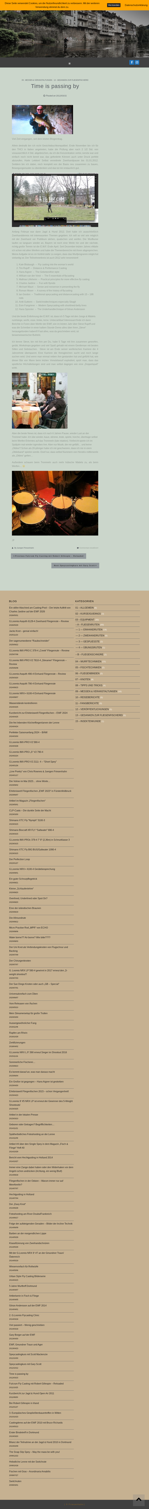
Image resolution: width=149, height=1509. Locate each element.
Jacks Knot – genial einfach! (23, 631)
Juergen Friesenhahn (25, 548)
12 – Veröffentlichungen (92, 709)
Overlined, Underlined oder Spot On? (28, 898)
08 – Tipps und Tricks (88, 685)
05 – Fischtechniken (88, 667)
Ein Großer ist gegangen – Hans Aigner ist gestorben (36, 1081)
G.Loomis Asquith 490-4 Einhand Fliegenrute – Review (37, 674)
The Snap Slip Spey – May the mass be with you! (34, 1452)
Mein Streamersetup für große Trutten (28, 1013)
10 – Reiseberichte (87, 697)
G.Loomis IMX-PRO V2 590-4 (24, 742)
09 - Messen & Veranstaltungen (37, 80)
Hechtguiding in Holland (21, 1194)
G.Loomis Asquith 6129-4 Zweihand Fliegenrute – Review (39, 621)
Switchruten (15, 1481)
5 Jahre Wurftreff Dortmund (23, 1286)
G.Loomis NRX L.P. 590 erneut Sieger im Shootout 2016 (38, 1052)
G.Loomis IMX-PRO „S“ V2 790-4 (26, 752)
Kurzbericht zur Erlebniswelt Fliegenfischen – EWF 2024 (38, 713)
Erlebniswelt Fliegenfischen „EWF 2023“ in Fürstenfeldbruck (40, 791)
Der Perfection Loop (19, 859)
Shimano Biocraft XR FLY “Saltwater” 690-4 (31, 830)
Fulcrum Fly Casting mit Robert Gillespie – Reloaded (36, 1383)
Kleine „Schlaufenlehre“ (21, 888)
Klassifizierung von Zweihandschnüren (29, 1243)
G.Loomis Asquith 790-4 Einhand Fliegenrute (32, 683)
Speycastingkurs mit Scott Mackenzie (28, 1354)
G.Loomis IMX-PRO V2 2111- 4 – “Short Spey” (33, 761)
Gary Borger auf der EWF (22, 1335)
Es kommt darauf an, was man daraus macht (32, 1072)
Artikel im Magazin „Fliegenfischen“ (27, 801)
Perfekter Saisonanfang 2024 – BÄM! (28, 732)
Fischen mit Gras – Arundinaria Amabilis (29, 1471)
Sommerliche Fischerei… (22, 1062)
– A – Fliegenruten (88, 624)
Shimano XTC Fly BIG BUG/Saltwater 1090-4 (32, 849)
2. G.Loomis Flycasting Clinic (24, 1315)
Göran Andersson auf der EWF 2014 (28, 1305)
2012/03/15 (61, 96)
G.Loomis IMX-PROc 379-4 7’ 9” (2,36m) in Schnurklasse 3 (39, 840)
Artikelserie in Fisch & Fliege (24, 1296)
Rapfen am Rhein (18, 1033)
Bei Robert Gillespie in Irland (24, 1403)
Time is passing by (18, 1374)
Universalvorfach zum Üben (23, 994)
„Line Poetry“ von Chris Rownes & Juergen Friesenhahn (38, 771)
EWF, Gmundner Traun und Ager (26, 1344)
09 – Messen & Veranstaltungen (96, 691)
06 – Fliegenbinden (87, 673)
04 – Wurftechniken (88, 661)
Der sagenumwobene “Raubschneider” (29, 641)
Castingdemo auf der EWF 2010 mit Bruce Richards (36, 1422)
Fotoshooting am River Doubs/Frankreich (30, 1214)
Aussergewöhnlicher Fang (22, 1023)
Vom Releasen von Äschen (23, 1003)
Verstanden (114, 5)
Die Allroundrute (17, 918)
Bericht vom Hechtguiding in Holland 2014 (31, 1157)
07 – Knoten (82, 679)
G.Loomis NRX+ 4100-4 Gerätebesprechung (32, 869)
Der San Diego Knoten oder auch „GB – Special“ (34, 984)
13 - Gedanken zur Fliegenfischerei (71, 80)
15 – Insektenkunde (88, 721)
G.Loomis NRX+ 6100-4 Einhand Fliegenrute (32, 693)
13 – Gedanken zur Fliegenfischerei (99, 715)
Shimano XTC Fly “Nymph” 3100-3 (27, 820)
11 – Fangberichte (87, 703)
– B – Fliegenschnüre (89, 654)
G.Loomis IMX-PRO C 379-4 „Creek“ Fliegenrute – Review (39, 650)
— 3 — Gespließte (88, 641)
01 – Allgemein (84, 607)
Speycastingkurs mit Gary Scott (25, 1364)
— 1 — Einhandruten (89, 629)
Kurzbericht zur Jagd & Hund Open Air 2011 (31, 1393)
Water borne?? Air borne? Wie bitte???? (29, 937)
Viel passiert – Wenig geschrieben (27, 1325)
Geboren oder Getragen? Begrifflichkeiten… (31, 1124)
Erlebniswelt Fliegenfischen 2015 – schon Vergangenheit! (39, 1091)
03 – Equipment (84, 619)
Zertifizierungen (17, 1042)
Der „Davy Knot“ (17, 1204)
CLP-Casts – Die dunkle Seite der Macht (30, 810)
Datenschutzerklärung (136, 5)
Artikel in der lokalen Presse (23, 1114)
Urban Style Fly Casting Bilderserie (27, 1276)
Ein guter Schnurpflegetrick (23, 879)
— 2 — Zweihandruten (90, 635)
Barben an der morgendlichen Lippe (27, 1233)
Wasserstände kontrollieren (23, 703)
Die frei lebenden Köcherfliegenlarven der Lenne (34, 722)
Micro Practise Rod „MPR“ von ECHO (28, 927)
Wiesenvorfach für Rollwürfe (23, 1266)
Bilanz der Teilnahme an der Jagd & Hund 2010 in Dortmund (40, 1442)
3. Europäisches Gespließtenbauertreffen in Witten (35, 1413)
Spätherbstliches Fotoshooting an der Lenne (32, 1134)
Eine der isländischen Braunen (25, 908)
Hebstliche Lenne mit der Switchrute (27, 1461)
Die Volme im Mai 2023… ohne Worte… (29, 781)
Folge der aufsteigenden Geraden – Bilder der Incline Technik (40, 1223)
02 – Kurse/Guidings (88, 613)
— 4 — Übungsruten (89, 647)
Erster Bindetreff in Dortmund (24, 1432)
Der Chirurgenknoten (20, 960)
